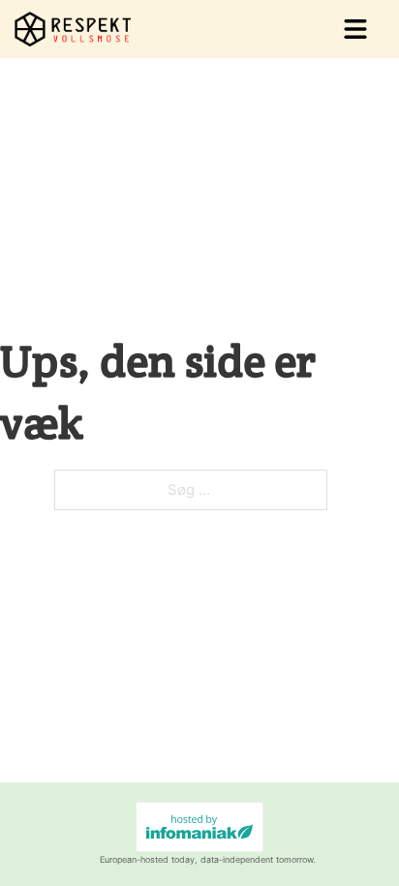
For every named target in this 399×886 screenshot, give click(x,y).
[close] (355, 29)
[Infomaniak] (199, 827)
